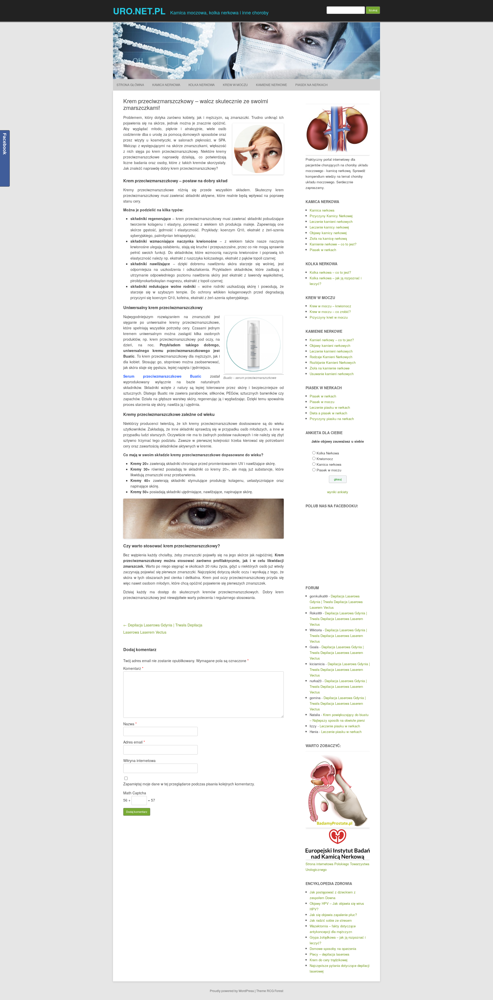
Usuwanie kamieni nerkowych (332, 373)
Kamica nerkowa (322, 210)
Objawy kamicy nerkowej (328, 232)
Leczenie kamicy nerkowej (329, 227)
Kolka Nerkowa (201, 84)
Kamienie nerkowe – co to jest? (333, 244)
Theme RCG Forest (269, 990)
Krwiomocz (325, 458)
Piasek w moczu (322, 401)
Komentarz (133, 668)
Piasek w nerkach (323, 249)
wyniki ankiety (337, 491)
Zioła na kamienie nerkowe (329, 368)
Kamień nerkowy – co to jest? (332, 339)
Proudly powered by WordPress (232, 990)
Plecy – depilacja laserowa (329, 954)
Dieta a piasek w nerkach (328, 413)
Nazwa (130, 723)
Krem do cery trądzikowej (328, 959)
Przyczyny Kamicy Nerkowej (331, 215)
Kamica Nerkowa (166, 84)
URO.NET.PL (139, 11)
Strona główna (130, 84)
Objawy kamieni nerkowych (330, 345)
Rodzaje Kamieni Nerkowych (331, 356)
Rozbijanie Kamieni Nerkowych (333, 362)
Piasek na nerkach (311, 84)
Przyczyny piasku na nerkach (332, 418)
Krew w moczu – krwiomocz (330, 305)
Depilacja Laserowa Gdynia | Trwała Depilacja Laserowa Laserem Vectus (336, 602)
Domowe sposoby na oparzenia (333, 948)
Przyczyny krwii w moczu (329, 317)
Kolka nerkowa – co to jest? (330, 272)
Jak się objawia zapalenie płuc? (333, 914)
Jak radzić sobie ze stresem (331, 920)
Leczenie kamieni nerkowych (331, 221)
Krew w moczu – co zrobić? (330, 311)
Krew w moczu (235, 84)
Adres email (134, 742)
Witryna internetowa (139, 760)
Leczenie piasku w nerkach (330, 407)
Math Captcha (134, 792)
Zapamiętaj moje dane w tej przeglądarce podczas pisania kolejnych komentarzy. (189, 783)
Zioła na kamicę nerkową (328, 238)
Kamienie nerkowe (271, 84)
